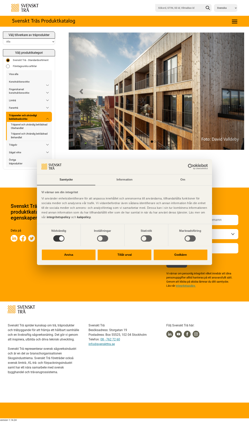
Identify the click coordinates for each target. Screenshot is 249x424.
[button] (82, 91)
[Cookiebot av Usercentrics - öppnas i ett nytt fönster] (191, 166)
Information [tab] (124, 179)
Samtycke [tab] (66, 179)
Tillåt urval (124, 254)
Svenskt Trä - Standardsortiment (30, 60)
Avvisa (68, 254)
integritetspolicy (58, 217)
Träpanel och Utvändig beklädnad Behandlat (29, 135)
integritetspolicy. (186, 285)
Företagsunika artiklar (25, 66)
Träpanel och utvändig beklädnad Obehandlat (29, 126)
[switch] (102, 238)
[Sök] (208, 8)
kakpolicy (84, 217)
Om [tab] (182, 179)
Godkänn (180, 254)
